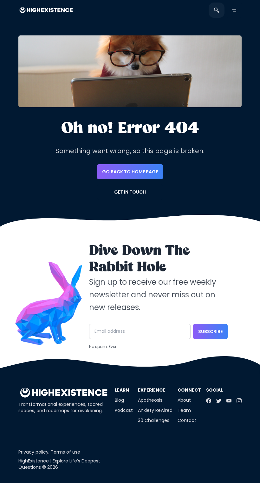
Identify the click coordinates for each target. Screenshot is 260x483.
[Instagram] (239, 400)
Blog (119, 400)
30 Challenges (153, 420)
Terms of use (65, 452)
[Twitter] (218, 400)
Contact (187, 420)
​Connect (189, 390)
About (184, 400)
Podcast (124, 410)
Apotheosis (150, 400)
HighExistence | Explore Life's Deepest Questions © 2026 (59, 464)
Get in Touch (130, 192)
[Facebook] (208, 400)
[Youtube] (228, 400)
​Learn (122, 390)
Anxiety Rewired (155, 410)
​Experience (151, 390)
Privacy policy (33, 452)
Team (184, 410)
